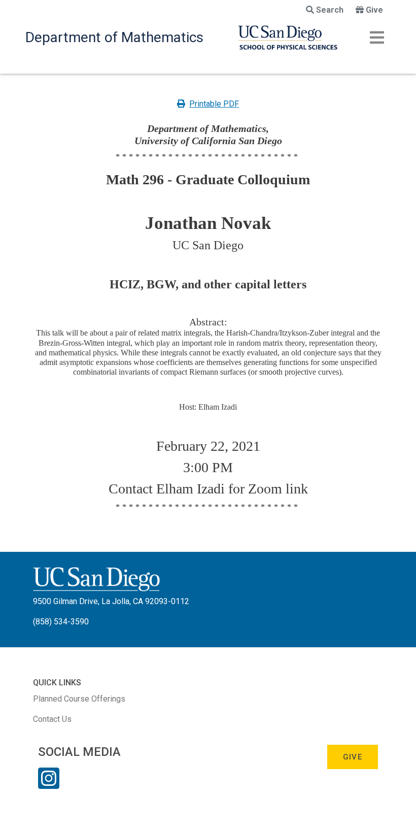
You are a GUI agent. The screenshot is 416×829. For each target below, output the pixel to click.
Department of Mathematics (114, 37)
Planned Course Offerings (79, 699)
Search (329, 10)
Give (374, 10)
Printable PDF (214, 104)
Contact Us (52, 719)
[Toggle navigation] (377, 37)
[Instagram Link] (48, 785)
